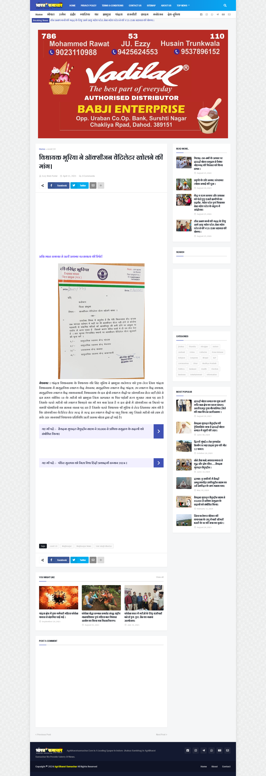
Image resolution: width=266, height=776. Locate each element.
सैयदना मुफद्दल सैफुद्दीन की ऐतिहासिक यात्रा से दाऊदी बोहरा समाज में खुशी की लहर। (209, 427)
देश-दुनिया (174, 14)
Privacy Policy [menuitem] (88, 5)
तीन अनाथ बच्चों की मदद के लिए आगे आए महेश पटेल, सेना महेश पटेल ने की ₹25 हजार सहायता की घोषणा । (210, 227)
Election (215, 369)
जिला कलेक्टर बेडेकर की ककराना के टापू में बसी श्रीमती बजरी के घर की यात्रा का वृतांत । (209, 519)
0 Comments (88, 176)
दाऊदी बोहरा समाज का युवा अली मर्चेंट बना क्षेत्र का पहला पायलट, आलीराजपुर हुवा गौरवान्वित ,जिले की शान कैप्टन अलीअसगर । (210, 407)
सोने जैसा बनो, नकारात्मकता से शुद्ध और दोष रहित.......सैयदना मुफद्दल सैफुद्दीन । (208, 464)
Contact (226, 766)
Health (204, 369)
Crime (192, 352)
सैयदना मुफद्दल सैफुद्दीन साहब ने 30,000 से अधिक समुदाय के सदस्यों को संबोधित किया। (93, 431)
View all (160, 577)
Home (39, 14)
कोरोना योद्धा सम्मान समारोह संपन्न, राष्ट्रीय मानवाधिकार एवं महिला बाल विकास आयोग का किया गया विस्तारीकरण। (101, 617)
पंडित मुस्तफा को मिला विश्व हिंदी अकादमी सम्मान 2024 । (92, 463)
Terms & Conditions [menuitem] (112, 5)
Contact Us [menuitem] (135, 5)
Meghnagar (67, 546)
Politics (181, 369)
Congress (194, 358)
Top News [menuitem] (182, 5)
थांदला (119, 14)
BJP (214, 358)
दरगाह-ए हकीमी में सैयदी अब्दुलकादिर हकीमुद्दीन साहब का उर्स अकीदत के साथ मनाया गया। (210, 482)
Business (181, 374)
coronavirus (183, 363)
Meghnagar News (84, 546)
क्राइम (144, 14)
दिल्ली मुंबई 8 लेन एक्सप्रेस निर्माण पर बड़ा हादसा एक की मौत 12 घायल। (210, 445)
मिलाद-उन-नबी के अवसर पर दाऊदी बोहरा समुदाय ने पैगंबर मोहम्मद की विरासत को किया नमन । (97, 20)
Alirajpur (204, 346)
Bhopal (205, 358)
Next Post (160, 734)
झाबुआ (107, 14)
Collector (203, 352)
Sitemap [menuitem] (151, 5)
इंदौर (72, 14)
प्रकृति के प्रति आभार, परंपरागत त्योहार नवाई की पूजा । (208, 182)
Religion (181, 358)
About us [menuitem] (166, 5)
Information (212, 374)
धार (96, 14)
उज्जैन (62, 14)
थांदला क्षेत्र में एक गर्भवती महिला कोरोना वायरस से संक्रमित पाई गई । (58, 615)
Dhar (195, 363)
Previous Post (44, 734)
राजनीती (131, 14)
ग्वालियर (85, 14)
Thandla (192, 346)
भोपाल (50, 14)
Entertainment (196, 374)
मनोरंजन (158, 14)
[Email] (93, 185)
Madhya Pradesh (209, 363)
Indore (215, 346)
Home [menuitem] (72, 5)
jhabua (181, 346)
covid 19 (51, 149)
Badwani (192, 369)
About (214, 766)
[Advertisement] (101, 224)
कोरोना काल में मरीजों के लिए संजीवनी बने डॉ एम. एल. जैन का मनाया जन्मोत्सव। (143, 617)
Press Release (217, 352)
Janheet (181, 352)
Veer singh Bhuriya (104, 546)
